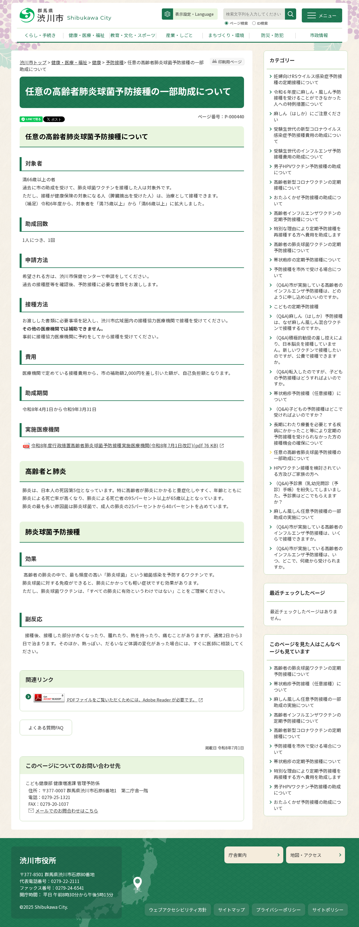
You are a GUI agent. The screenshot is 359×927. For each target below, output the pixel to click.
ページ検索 (239, 23)
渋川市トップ (33, 62)
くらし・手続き (40, 35)
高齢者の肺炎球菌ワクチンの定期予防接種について (307, 247)
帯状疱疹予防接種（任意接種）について (307, 396)
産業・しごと (179, 35)
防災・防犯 (272, 35)
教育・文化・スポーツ (133, 35)
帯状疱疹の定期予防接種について (307, 259)
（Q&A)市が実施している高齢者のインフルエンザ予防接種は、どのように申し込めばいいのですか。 (308, 290)
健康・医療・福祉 (87, 35)
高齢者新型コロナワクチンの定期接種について (307, 184)
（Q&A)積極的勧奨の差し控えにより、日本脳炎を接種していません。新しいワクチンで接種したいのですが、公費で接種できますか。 (308, 349)
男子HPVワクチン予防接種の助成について (307, 169)
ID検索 (262, 23)
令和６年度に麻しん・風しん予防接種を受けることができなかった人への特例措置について (307, 97)
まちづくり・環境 (226, 35)
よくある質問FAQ (45, 727)
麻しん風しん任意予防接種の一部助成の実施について (307, 514)
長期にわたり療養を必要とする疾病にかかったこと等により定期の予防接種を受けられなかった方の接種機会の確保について (307, 433)
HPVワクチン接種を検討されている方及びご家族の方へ (307, 470)
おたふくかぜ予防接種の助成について (307, 200)
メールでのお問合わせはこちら (66, 810)
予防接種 (115, 62)
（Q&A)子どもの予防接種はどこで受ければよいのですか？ (308, 411)
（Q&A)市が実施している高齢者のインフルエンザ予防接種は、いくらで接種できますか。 (308, 532)
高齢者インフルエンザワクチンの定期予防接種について (307, 216)
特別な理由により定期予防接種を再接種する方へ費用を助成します (307, 231)
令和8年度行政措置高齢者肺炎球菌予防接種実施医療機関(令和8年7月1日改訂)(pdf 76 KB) (124, 445)
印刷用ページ (230, 62)
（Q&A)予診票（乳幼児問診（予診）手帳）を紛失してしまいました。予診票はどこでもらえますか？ (307, 492)
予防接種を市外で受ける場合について (307, 272)
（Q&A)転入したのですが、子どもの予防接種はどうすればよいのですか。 (308, 377)
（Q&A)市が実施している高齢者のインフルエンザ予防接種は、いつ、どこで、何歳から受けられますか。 (308, 557)
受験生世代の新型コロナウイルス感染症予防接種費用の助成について (307, 134)
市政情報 (319, 35)
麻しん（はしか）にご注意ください (307, 116)
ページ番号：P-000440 (221, 116)
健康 (96, 62)
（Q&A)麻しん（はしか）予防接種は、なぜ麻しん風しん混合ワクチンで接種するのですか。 (308, 322)
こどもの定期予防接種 (296, 306)
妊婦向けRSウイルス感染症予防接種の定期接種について (308, 79)
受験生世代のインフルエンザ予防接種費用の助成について (307, 153)
